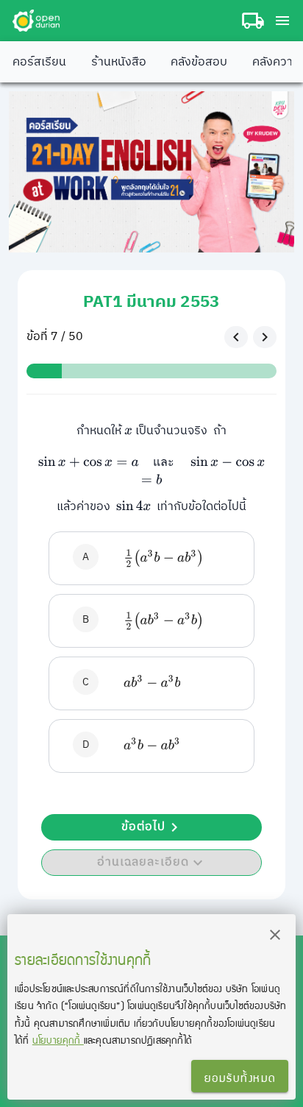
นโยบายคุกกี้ (58, 1040)
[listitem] (151, 558)
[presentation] (128, 431)
